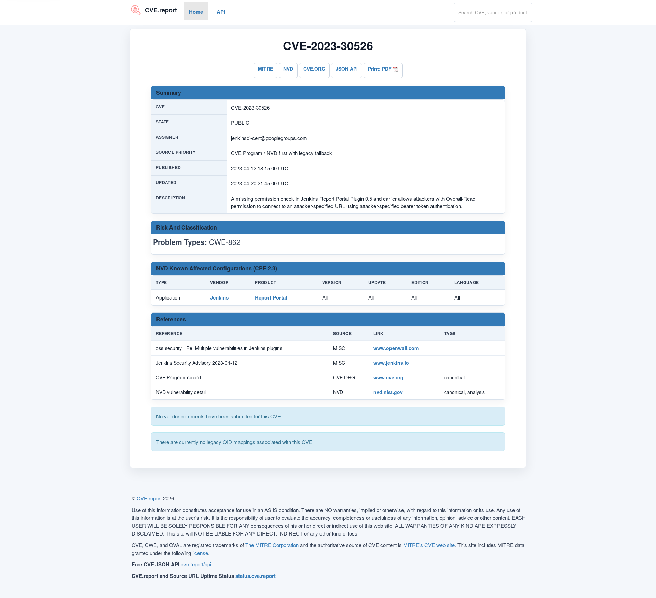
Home (196, 11)
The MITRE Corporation (272, 544)
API (221, 11)
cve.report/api (196, 564)
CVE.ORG (314, 68)
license (200, 552)
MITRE (265, 68)
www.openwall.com (396, 348)
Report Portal (271, 297)
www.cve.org (388, 377)
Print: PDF (380, 68)
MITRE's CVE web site (429, 544)
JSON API (347, 68)
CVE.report (149, 498)
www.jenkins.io (391, 362)
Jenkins (219, 297)
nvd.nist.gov (388, 392)
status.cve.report (255, 576)
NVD (288, 68)
